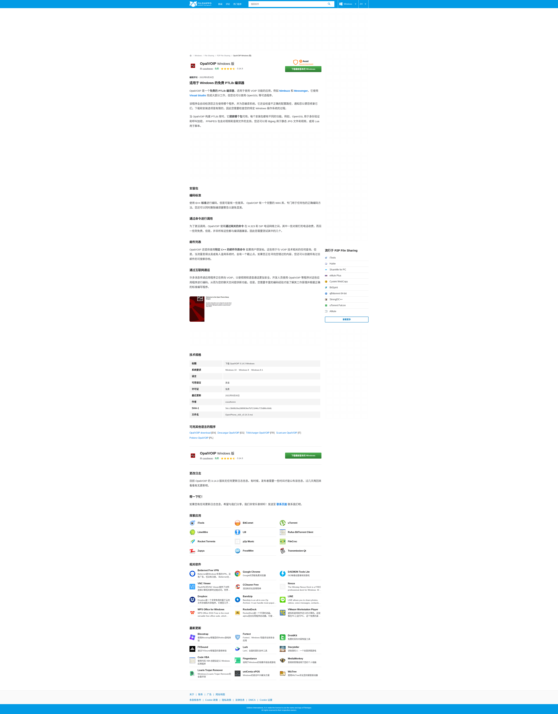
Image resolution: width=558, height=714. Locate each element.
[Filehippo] (200, 4)
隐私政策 (226, 700)
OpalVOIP (217, 64)
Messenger (301, 90)
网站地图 (220, 694)
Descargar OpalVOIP (228, 433)
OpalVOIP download (200, 433)
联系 (200, 694)
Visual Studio (197, 95)
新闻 (220, 4)
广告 (209, 694)
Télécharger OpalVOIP (258, 433)
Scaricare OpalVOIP (286, 433)
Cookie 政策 (211, 700)
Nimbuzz (284, 90)
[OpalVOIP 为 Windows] (192, 65)
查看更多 (347, 319)
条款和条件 (195, 700)
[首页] (190, 55)
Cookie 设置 (266, 700)
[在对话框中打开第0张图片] (212, 309)
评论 (228, 4)
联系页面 (282, 504)
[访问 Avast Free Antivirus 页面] (303, 62)
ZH (361, 4)
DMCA (252, 700)
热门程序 (237, 4)
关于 (191, 694)
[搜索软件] (329, 4)
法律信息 (240, 700)
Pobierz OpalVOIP (199, 438)
